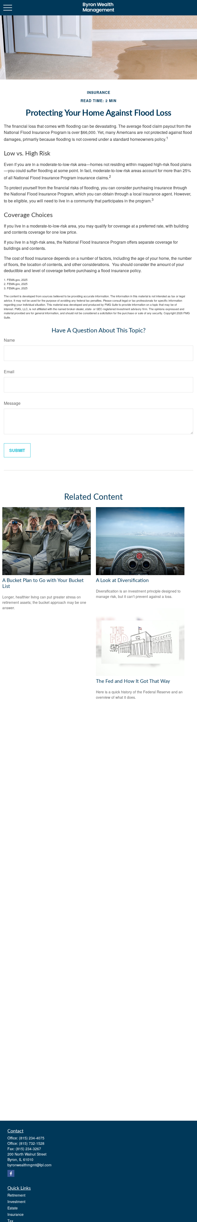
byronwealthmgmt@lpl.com (29, 1164)
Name (9, 340)
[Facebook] (10, 1173)
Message (12, 403)
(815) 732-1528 (31, 1143)
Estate (12, 1207)
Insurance (15, 1214)
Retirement (16, 1195)
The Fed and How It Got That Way (133, 681)
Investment (16, 1201)
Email (9, 372)
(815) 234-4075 (31, 1137)
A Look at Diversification (122, 580)
